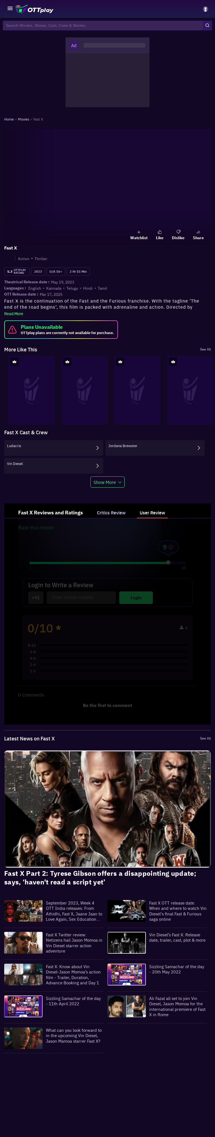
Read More (13, 313)
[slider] (168, 562)
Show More (105, 482)
